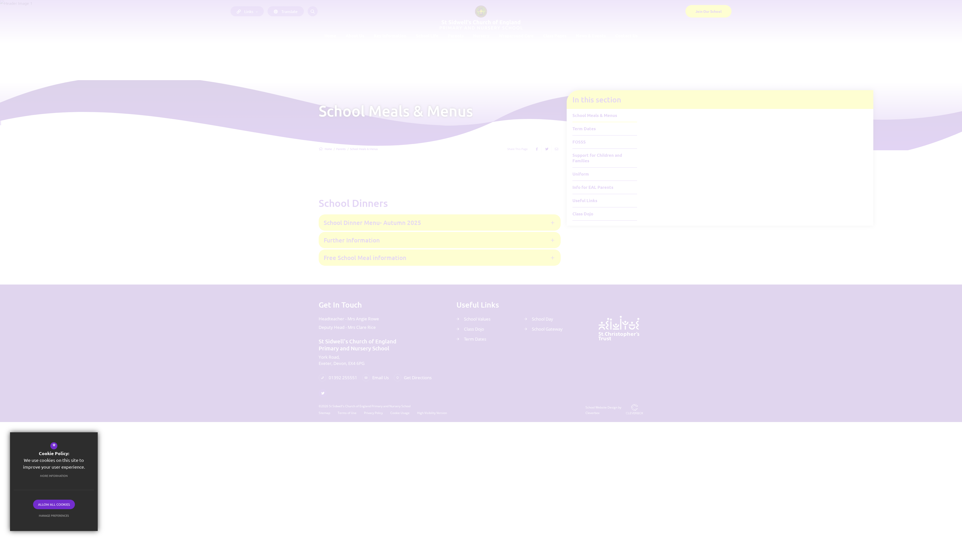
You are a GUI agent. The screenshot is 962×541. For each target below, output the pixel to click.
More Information (54, 476)
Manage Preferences (54, 515)
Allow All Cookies (54, 504)
